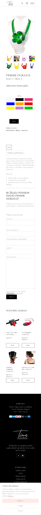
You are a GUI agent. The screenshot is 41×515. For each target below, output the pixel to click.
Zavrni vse (20, 511)
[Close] (39, 483)
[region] (20, 499)
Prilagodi (20, 506)
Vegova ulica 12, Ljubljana (23, 407)
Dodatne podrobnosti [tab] (15, 153)
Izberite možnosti (12, 322)
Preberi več (11, 496)
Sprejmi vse (20, 500)
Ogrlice (24, 130)
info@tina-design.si (23, 409)
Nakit (18, 130)
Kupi (14, 121)
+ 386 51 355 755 (23, 411)
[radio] (10, 99)
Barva (19, 96)
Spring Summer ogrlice (9, 369)
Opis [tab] (9, 147)
